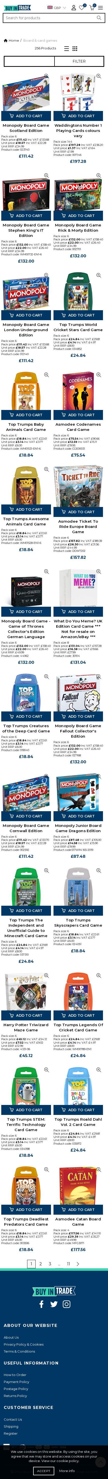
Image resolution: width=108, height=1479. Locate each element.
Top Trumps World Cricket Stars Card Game (78, 327)
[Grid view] (75, 48)
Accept (43, 1471)
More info (67, 1471)
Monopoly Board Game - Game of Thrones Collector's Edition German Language (26, 629)
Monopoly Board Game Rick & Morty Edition (78, 228)
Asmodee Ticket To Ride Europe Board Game (78, 526)
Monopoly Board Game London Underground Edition (26, 329)
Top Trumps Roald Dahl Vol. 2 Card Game (78, 1122)
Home (14, 40)
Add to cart (29, 116)
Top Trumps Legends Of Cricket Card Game (78, 1027)
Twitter (54, 1304)
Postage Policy (16, 1389)
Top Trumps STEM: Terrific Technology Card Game (26, 1124)
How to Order (15, 1375)
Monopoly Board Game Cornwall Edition (26, 828)
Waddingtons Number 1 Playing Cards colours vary (78, 130)
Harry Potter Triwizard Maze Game (26, 1027)
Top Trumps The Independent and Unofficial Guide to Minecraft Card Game (26, 928)
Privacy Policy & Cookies (23, 1344)
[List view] (66, 48)
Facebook (41, 1304)
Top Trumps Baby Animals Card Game (26, 427)
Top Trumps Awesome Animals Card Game (26, 521)
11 (68, 1264)
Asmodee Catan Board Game (78, 1222)
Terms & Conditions (19, 1351)
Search (100, 18)
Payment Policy (16, 1382)
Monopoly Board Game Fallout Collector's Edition (78, 731)
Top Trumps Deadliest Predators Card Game (26, 1222)
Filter (79, 61)
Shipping (11, 1426)
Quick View (46, 76)
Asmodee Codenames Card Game (78, 427)
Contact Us (13, 1419)
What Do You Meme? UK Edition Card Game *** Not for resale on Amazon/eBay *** (78, 629)
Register (11, 1433)
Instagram (67, 1304)
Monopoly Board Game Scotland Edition (26, 128)
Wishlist (84, 5)
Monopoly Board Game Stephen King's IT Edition (26, 230)
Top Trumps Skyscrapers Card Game (78, 923)
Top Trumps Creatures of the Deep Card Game (26, 728)
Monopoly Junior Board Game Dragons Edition (78, 828)
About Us (11, 1337)
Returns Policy (15, 1396)
